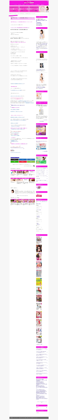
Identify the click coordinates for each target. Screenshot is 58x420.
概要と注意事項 (39, 203)
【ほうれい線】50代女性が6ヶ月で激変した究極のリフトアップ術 (41, 360)
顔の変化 (40, 88)
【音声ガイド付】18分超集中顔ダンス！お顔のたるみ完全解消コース (41, 357)
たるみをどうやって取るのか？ (40, 381)
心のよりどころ (38, 395)
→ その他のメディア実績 (39, 344)
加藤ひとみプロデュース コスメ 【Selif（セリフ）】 (18, 105)
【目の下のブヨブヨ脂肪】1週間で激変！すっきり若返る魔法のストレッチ (41, 352)
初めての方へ (19, 4)
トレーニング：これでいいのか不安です (41, 390)
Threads (37, 47)
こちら (38, 48)
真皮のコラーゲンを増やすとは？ (40, 385)
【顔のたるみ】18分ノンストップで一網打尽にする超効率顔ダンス (41, 349)
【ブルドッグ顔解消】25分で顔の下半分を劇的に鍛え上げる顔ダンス (41, 354)
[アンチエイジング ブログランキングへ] (12, 151)
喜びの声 (24, 4)
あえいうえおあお (39, 209)
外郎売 (37, 223)
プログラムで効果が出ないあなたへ (40, 389)
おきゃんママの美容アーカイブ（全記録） (15, 157)
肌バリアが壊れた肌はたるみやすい (40, 386)
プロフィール (27, 4)
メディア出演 (32, 4)
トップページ (15, 4)
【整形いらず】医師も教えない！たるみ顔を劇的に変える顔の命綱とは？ (41, 368)
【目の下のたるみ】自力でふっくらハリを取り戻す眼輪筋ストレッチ (41, 363)
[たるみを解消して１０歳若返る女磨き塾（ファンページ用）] (41, 402)
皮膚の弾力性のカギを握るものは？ (40, 383)
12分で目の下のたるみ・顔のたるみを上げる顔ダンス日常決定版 (41, 373)
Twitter (21, 195)
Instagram (32, 192)
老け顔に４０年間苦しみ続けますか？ (40, 397)
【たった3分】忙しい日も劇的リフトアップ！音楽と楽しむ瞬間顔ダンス (41, 365)
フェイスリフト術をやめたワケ (40, 382)
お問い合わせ (42, 4)
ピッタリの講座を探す (37, 4)
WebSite (19, 195)
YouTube (25, 192)
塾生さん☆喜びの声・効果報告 (40, 379)
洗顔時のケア (38, 224)
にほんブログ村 (12, 149)
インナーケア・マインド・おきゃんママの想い (41, 176)
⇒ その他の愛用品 (45, 151)
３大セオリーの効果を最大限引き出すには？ (41, 391)
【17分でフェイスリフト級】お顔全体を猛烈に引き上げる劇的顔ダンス (41, 371)
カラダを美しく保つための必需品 (41, 87)
